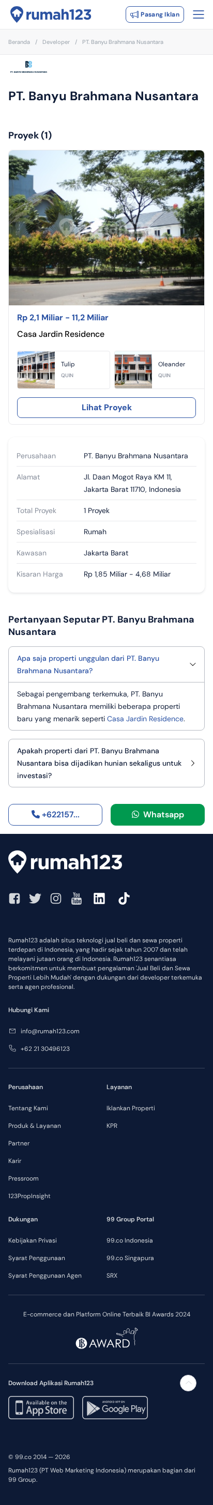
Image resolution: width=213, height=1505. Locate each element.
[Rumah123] (51, 14)
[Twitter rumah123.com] (35, 898)
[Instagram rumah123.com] (56, 898)
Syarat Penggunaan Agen (45, 1275)
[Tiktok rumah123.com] (124, 898)
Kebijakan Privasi (32, 1240)
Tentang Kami (28, 1108)
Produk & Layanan (34, 1126)
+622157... (60, 814)
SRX (111, 1275)
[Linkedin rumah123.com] (99, 898)
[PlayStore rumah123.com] (115, 1407)
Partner (18, 1143)
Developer (56, 41)
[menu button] (198, 14)
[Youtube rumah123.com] (76, 898)
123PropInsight (29, 1196)
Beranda (19, 41)
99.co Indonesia (129, 1240)
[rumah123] (106, 862)
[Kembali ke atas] (188, 1383)
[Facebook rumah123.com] (14, 898)
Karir (14, 1161)
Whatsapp (161, 814)
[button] (63, 370)
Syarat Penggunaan (36, 1258)
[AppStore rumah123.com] (41, 1407)
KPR (111, 1126)
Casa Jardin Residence (145, 718)
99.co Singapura (130, 1258)
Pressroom (23, 1178)
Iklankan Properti (130, 1108)
